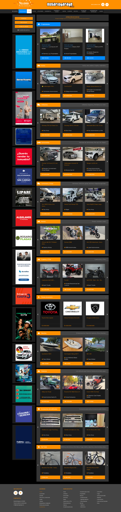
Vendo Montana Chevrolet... (50, 318)
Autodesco (91, 91)
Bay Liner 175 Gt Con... (93, 354)
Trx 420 (44, 280)
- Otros (98, 503)
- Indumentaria (100, 499)
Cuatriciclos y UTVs (67, 501)
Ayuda (41, 499)
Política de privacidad (44, 505)
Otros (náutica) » (101, 333)
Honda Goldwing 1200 (93, 392)
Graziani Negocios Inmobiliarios (70, 52)
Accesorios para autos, (85, 409)
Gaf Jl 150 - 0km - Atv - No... (72, 280)
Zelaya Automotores (49, 91)
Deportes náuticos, (91, 333)
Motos (64, 499)
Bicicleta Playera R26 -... (49, 467)
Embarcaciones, (81, 333)
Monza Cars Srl (47, 170)
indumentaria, (98, 447)
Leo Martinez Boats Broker (48, 358)
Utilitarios (65, 493)
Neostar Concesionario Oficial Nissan (71, 90)
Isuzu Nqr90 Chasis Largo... (72, 204)
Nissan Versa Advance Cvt (71, 86)
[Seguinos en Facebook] (107, 4)
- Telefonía (82, 505)
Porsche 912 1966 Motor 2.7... (50, 392)
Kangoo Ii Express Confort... (94, 125)
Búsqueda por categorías (45, 503)
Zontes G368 (45, 242)
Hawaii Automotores (95, 473)
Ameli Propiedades (48, 53)
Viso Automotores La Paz (72, 130)
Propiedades (82, 493)
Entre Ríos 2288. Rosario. (94, 46)
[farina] (24, 442)
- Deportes (99, 497)
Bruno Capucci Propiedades (91, 52)
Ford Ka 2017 (45, 86)
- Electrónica (82, 506)
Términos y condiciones (45, 497)
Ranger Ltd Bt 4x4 (69, 163)
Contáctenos (42, 506)
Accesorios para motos (98, 409)
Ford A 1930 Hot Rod (70, 392)
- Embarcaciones (83, 497)
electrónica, (69, 447)
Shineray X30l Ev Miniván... (49, 125)
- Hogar (98, 493)
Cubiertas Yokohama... (94, 429)
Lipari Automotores (71, 247)
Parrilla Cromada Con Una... (50, 429)
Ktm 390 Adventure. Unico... (72, 242)
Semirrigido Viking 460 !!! (49, 354)
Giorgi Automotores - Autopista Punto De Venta (71, 169)
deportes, (91, 447)
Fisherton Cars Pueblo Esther (71, 396)
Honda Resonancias (94, 247)
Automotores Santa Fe (94, 170)
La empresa (42, 493)
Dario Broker (69, 359)
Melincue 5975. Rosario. (72, 46)
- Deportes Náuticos (84, 499)
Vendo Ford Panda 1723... (49, 204)
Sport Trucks (69, 285)
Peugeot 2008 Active (70, 318)
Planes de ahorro (67, 503)
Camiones (65, 497)
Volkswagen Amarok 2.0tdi (94, 163)
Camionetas (65, 495)
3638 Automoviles (48, 247)
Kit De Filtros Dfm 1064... (72, 429)
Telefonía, (63, 447)
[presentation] (37, 44)
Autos (64, 491)
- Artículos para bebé (101, 495)
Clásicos (65, 505)
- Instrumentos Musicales (102, 501)
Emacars (90, 397)
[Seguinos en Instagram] (103, 4)
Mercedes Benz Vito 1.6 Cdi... (72, 125)
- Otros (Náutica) (83, 501)
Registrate (23, 22)
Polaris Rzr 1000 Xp (92, 280)
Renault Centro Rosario (94, 130)
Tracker (89, 318)
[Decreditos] (24, 267)
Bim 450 (66, 354)
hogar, (82, 447)
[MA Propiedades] (24, 156)
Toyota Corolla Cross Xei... (94, 86)
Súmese (41, 495)
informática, (76, 447)
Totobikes (47, 473)
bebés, (86, 447)
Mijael (45, 209)
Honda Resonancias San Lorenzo (49, 284)
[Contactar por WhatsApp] (24, 80)
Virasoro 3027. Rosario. (50, 46)
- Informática (99, 491)
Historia (41, 501)
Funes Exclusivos (48, 397)
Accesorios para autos (68, 506)
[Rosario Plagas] (24, 238)
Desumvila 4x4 (92, 285)
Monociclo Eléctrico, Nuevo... (96, 467)
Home (41, 491)
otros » (104, 447)
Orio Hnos (46, 130)
